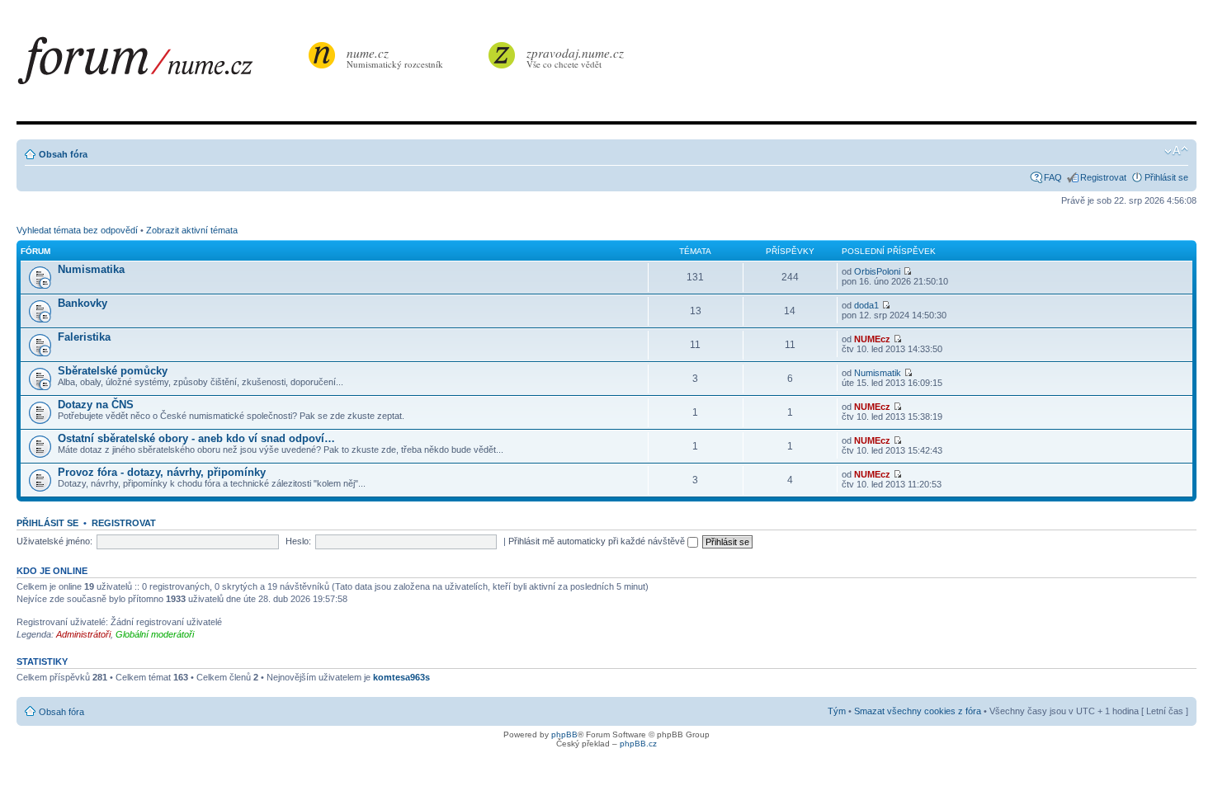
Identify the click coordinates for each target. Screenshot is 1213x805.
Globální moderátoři (155, 634)
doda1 (866, 305)
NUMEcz (872, 339)
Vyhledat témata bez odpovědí (77, 230)
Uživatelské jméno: (54, 541)
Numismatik (877, 373)
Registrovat (1103, 177)
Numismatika (91, 269)
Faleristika (84, 337)
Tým (837, 711)
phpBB (564, 734)
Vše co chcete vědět (575, 57)
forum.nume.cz (161, 65)
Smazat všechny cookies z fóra (917, 711)
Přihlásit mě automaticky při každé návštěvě (597, 541)
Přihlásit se (1166, 177)
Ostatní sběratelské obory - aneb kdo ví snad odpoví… (196, 438)
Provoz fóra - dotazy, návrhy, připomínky (162, 472)
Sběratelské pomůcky (113, 371)
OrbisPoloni (877, 271)
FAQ (1053, 177)
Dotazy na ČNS (96, 404)
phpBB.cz (638, 743)
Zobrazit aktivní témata (192, 230)
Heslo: (298, 541)
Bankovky (82, 303)
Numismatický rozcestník (395, 57)
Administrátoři (83, 634)
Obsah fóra (63, 154)
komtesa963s (401, 677)
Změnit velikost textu (1176, 151)
